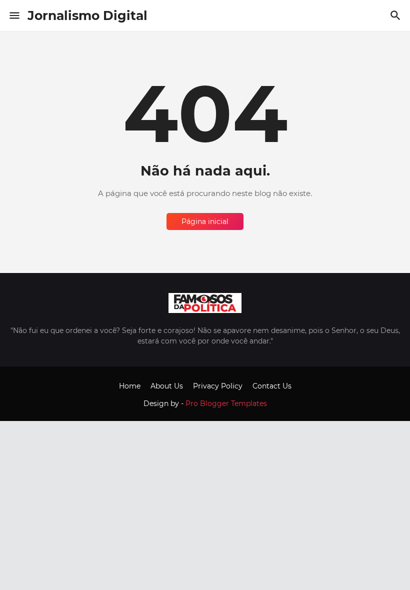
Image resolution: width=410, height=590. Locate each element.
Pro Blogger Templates (226, 403)
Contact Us (272, 386)
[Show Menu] (14, 15)
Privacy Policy (217, 386)
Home (129, 386)
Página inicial (205, 221)
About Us (166, 386)
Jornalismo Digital (88, 15)
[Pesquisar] (397, 15)
